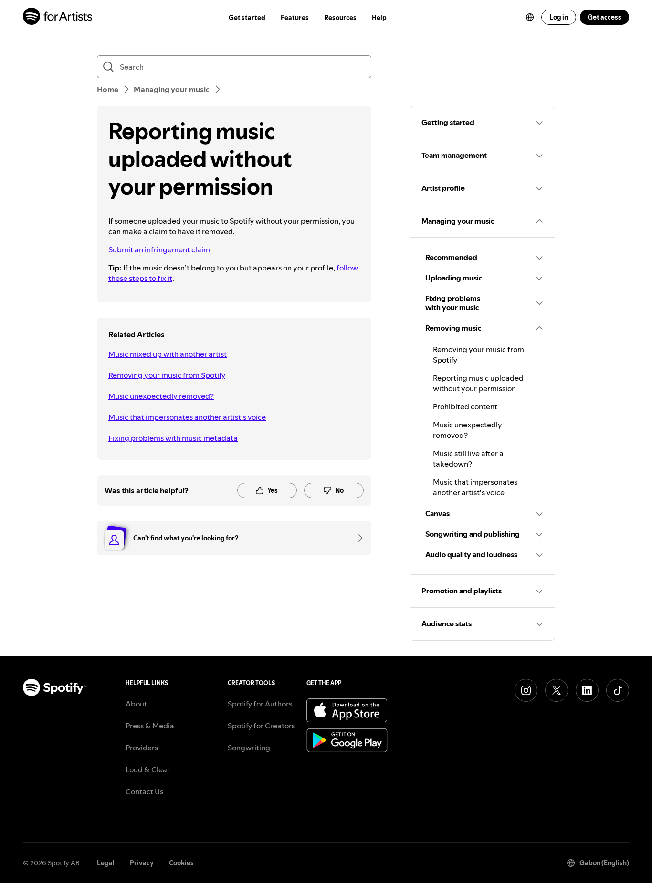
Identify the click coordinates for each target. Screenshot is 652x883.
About (136, 703)
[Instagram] (526, 690)
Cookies (181, 863)
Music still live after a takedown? (468, 458)
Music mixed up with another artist (167, 354)
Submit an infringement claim (159, 249)
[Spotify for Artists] (58, 17)
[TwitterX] (556, 690)
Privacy (142, 863)
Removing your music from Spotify (166, 375)
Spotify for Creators (261, 725)
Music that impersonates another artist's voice (187, 417)
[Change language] (529, 17)
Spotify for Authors (260, 703)
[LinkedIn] (587, 690)
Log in (558, 17)
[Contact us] (357, 538)
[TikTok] (617, 690)
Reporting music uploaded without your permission (478, 383)
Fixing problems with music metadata (173, 438)
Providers (142, 747)
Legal (106, 863)
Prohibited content (465, 406)
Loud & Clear (148, 769)
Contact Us (144, 791)
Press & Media (150, 725)
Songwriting (249, 747)
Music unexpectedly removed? (161, 396)
